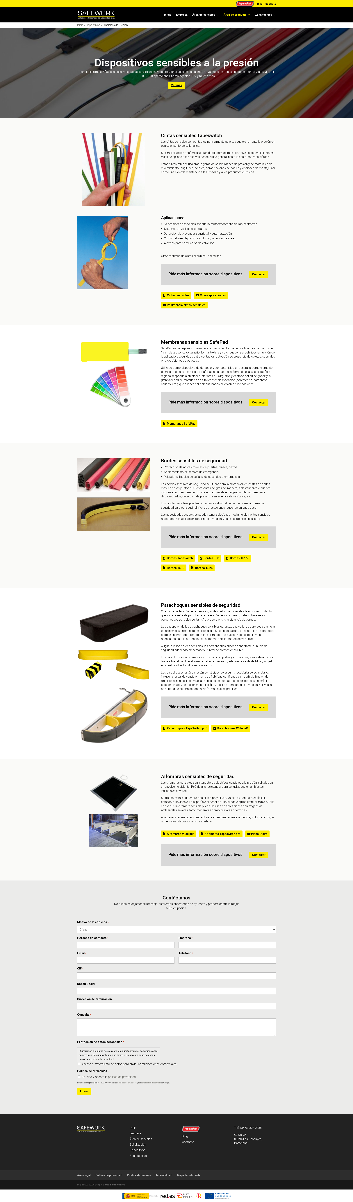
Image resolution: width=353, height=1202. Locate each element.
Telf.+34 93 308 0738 (248, 1128)
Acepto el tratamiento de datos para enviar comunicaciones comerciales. (129, 1064)
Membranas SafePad (181, 423)
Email (81, 953)
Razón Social (87, 984)
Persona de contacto (92, 938)
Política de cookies (139, 1175)
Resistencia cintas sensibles (186, 305)
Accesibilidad (164, 1175)
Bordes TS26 (204, 568)
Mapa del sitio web (188, 1175)
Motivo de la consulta (93, 922)
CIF (80, 968)
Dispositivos (93, 25)
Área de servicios (203, 14)
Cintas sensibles (178, 295)
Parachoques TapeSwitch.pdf (187, 728)
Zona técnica (263, 14)
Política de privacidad (108, 1175)
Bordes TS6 (211, 558)
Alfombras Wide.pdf (180, 834)
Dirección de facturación (95, 999)
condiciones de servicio (151, 1083)
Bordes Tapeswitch (180, 558)
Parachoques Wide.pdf (232, 728)
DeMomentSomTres (114, 1184)
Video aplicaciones (213, 295)
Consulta (84, 1014)
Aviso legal (84, 1175)
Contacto (270, 4)
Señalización (138, 1144)
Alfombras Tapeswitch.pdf (222, 834)
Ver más (176, 85)
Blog (260, 4)
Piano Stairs (259, 834)
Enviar (84, 1091)
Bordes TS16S (239, 558)
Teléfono (186, 953)
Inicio (167, 14)
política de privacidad (102, 1059)
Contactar (258, 274)
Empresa (182, 14)
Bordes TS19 (175, 568)
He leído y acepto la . (109, 1077)
